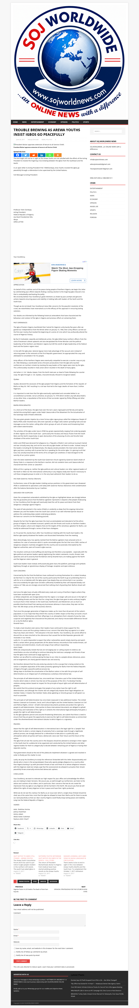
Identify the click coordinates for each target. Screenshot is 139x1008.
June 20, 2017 (20, 139)
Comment (17, 913)
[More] (58, 155)
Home (15, 122)
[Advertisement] (50, 193)
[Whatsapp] (50, 155)
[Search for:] (108, 131)
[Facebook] (17, 155)
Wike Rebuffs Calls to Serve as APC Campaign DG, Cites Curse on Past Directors (96, 991)
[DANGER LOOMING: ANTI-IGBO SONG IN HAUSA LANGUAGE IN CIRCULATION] (76, 866)
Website (16, 942)
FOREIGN (93, 217)
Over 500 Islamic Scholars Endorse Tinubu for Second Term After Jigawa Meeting (96, 987)
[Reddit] (33, 155)
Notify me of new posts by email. (28, 955)
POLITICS (75, 122)
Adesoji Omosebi (33, 139)
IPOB (34, 881)
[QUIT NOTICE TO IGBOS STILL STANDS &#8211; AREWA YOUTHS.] (26, 865)
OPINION (64, 122)
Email (16, 936)
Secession (53, 881)
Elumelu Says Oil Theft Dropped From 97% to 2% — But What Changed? (94, 980)
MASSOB (43, 881)
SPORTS (93, 210)
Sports (86, 122)
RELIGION (93, 214)
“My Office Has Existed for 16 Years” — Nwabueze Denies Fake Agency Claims (95, 984)
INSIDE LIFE (94, 206)
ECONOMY (52, 122)
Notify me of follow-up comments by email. (31, 952)
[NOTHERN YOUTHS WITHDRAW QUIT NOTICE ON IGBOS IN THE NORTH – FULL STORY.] (51, 866)
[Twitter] (25, 155)
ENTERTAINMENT (37, 122)
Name (16, 929)
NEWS (24, 122)
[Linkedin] (42, 155)
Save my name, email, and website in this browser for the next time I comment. (44, 948)
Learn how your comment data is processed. (58, 967)
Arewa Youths (24, 881)
